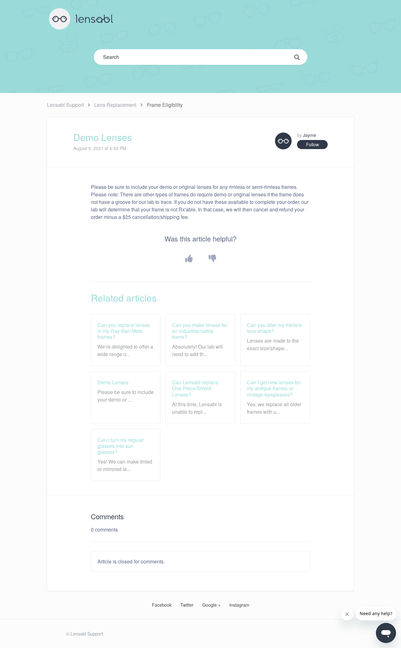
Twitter (187, 605)
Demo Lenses (112, 382)
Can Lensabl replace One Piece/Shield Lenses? (195, 388)
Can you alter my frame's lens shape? (274, 328)
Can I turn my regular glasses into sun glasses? (120, 446)
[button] (189, 258)
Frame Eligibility (165, 104)
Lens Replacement (115, 104)
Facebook (162, 605)
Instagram (239, 605)
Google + (211, 605)
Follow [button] (312, 144)
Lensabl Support (65, 104)
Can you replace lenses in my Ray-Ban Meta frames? (123, 331)
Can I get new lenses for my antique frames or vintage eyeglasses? (273, 388)
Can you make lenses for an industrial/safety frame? (199, 331)
